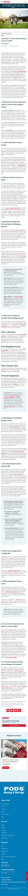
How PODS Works (5, 804)
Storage (3, 827)
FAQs (2, 846)
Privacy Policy (4, 884)
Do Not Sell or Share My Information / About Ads (13, 882)
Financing (3, 830)
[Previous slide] (11, 777)
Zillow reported (11, 66)
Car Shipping (4, 832)
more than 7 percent (15, 74)
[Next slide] (16, 777)
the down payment (17, 474)
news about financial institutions (16, 230)
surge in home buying (18, 194)
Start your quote (14, 725)
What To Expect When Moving (8, 856)
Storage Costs (4, 851)
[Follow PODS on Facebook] (2, 865)
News (2, 817)
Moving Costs (4, 848)
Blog (2, 859)
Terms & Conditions (6, 879)
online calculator (12, 629)
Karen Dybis (4, 45)
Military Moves (4, 838)
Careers (3, 806)
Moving (3, 825)
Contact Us (3, 809)
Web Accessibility (5, 877)
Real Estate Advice (5, 43)
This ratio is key (4, 642)
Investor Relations (5, 814)
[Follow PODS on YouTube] (8, 865)
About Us (3, 811)
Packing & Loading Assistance (8, 835)
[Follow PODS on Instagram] (5, 865)
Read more (5, 767)
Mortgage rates (5, 556)
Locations (3, 854)
